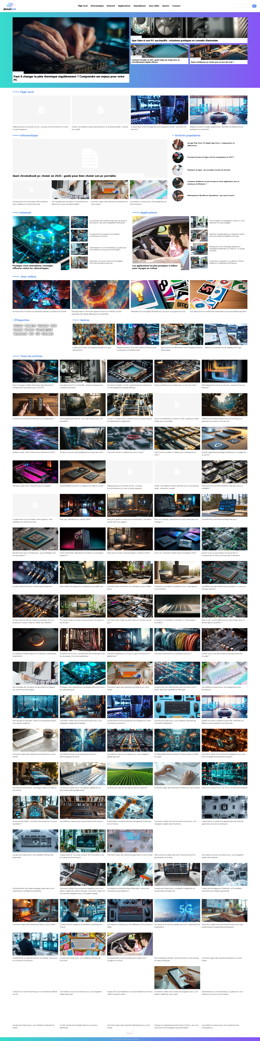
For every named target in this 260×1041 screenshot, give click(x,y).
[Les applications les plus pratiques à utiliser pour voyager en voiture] (160, 243)
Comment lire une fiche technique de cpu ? (220, 519)
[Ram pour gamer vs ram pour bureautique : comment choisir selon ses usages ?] (130, 505)
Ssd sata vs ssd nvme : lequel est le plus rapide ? (32, 486)
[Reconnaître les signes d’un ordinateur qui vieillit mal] (83, 572)
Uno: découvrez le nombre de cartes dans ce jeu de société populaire (218, 311)
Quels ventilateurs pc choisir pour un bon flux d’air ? (175, 385)
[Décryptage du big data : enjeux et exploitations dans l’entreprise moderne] (35, 706)
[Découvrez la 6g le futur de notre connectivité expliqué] (224, 773)
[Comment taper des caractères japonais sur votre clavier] (130, 840)
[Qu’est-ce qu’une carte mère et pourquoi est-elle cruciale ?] (224, 639)
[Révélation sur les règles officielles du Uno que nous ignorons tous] (159, 294)
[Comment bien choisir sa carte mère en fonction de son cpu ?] (130, 606)
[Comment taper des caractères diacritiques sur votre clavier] (130, 1011)
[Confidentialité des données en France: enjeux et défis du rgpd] (177, 740)
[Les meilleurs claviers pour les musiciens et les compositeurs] (224, 1011)
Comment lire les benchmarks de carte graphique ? (34, 419)
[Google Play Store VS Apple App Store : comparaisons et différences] (178, 144)
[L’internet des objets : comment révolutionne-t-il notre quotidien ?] (35, 807)
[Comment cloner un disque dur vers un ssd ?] (130, 438)
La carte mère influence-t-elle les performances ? (33, 586)
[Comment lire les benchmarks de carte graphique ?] (35, 404)
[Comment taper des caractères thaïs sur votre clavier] (35, 910)
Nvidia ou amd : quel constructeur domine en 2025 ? (34, 452)
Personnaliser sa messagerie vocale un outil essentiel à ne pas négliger (227, 222)
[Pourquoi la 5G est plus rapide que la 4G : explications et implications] (177, 910)
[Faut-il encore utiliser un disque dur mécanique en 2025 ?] (177, 438)
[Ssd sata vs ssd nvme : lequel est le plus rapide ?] (35, 471)
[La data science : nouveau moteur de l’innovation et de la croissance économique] (83, 840)
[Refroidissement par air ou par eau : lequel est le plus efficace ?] (224, 371)
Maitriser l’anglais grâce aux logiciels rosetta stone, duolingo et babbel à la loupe (226, 235)
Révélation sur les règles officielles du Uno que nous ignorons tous (158, 311)
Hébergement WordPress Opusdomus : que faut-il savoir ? (211, 195)
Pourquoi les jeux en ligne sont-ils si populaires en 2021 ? (210, 157)
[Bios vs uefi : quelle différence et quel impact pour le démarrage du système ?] (224, 606)
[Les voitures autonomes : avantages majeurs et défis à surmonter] (35, 773)
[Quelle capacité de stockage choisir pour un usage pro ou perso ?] (224, 438)
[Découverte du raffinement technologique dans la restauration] (182, 334)
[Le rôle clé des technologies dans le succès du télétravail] (83, 1011)
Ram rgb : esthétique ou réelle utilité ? (75, 519)
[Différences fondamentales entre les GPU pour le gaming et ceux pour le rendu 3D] (224, 404)
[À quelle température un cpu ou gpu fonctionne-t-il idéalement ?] (130, 639)
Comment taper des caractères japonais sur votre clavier (130, 855)
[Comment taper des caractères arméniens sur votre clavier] (109, 189)
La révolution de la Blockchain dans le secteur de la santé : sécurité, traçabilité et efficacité (108, 222)
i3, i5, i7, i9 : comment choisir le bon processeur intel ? (175, 553)
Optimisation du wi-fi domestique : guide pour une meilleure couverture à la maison (108, 249)
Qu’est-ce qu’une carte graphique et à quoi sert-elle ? (82, 452)
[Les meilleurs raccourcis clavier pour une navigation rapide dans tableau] (224, 840)
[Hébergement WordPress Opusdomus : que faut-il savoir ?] (178, 195)
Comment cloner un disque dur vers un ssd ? (125, 452)
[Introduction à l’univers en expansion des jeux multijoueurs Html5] (41, 294)
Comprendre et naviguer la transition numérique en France (104, 235)
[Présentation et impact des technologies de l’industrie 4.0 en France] (130, 807)
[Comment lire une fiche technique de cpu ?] (224, 505)
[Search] (254, 6)
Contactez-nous (144, 1039)
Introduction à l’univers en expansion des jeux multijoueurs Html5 (40, 311)
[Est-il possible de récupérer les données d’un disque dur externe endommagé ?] (70, 189)
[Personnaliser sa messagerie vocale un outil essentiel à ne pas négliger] (199, 222)
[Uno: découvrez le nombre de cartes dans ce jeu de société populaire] (218, 294)
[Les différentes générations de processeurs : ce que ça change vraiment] (224, 572)
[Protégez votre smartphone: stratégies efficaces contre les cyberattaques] (41, 243)
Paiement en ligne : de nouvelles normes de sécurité (208, 170)
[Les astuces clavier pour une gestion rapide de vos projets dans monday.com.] (177, 874)
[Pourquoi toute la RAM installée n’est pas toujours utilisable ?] (224, 471)
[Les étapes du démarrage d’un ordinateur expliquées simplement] (35, 639)
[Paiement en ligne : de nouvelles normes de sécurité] (178, 170)
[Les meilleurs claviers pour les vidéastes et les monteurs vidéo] (130, 910)
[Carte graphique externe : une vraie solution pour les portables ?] (83, 404)
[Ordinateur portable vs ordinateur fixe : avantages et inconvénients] (177, 572)
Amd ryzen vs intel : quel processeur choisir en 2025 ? (129, 553)
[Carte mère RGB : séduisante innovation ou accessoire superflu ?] (83, 538)
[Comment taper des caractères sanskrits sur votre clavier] (224, 944)
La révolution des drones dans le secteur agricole (127, 788)
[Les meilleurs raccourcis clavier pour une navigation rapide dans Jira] (130, 740)
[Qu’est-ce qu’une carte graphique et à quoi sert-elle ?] (83, 438)
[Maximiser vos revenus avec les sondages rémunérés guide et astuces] (79, 262)
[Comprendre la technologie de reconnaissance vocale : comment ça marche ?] (159, 110)
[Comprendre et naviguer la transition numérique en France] (79, 236)
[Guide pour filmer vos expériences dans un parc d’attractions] (94, 334)
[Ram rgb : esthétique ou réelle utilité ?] (83, 505)
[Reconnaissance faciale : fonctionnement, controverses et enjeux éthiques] (177, 944)
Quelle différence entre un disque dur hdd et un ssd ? (82, 486)
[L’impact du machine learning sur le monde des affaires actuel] (35, 977)
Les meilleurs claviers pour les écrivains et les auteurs (81, 821)
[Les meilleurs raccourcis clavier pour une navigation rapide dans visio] (83, 977)
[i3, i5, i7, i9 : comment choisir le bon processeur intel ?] (177, 538)
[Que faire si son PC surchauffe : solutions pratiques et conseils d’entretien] (189, 30)
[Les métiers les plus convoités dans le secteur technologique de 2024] (83, 740)
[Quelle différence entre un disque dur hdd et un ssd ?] (83, 471)
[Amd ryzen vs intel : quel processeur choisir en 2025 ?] (130, 538)
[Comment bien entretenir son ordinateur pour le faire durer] (130, 572)
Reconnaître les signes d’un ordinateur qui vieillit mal (81, 586)
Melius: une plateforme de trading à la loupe (223, 348)
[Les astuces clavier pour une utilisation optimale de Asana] (35, 1011)
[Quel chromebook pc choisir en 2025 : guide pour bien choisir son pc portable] (90, 158)
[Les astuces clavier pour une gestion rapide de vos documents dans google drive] (83, 773)
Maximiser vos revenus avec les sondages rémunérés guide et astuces (106, 262)
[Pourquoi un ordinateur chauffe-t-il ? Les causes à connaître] (177, 606)
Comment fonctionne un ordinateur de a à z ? (173, 654)
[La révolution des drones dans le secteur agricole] (130, 773)
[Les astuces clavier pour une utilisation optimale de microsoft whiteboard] (177, 706)
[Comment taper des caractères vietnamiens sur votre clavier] (35, 740)
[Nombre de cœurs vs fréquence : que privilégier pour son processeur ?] (35, 538)
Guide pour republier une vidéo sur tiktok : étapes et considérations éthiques (226, 262)
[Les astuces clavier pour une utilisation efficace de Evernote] (83, 944)
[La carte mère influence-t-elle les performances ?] (35, 572)
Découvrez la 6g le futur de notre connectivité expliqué (224, 788)
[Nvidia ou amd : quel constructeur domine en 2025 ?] (35, 438)
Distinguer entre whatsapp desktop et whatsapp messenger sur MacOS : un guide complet (227, 249)
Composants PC (18, 72)
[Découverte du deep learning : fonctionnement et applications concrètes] (177, 840)
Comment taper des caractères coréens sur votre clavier (177, 788)
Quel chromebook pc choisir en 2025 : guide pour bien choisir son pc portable (64, 175)
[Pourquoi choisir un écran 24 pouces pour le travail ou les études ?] (83, 606)
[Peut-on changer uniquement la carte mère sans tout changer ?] (177, 505)
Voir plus (129, 1033)
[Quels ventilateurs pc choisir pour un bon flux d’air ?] (219, 54)
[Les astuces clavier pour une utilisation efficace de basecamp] (35, 840)
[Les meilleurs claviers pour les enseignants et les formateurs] (148, 189)
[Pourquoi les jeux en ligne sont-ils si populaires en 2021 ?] (178, 157)
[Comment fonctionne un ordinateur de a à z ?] (177, 639)
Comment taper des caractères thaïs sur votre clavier (34, 924)
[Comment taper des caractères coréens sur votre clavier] (177, 773)
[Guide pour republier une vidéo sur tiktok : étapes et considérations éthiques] (199, 262)
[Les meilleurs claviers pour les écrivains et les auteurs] (83, 807)
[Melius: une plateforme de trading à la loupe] (226, 334)
